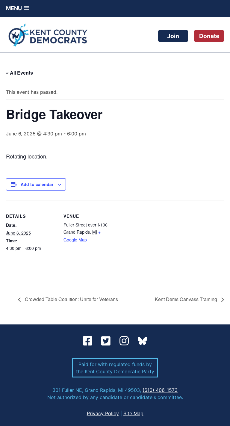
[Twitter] (107, 341)
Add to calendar (37, 184)
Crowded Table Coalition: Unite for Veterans (71, 299)
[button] (17, 8)
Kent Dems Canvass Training (186, 299)
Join (173, 36)
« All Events (19, 72)
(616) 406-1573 (160, 390)
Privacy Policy (103, 413)
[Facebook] (89, 341)
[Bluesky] (142, 341)
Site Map (133, 413)
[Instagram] (125, 341)
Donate (209, 36)
